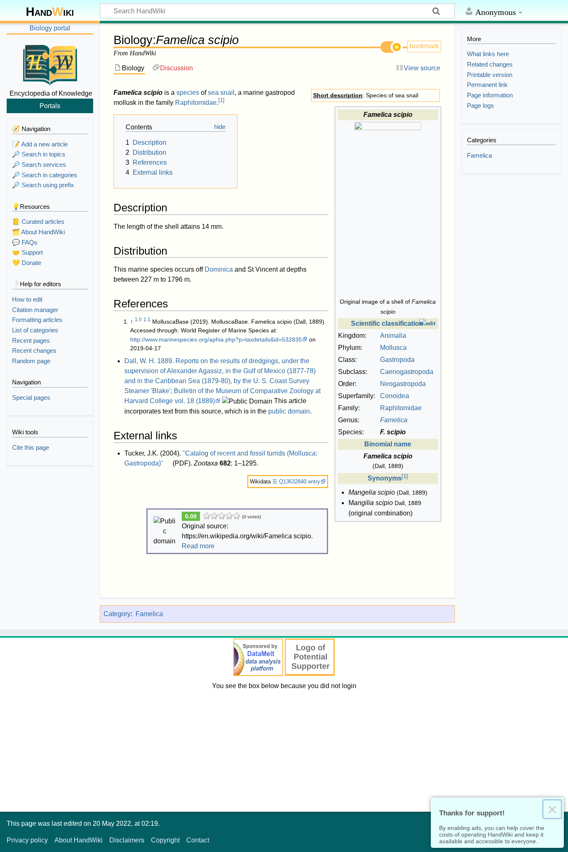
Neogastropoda (403, 383)
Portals (50, 105)
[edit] (427, 323)
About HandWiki (78, 840)
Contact (197, 840)
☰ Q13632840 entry (296, 481)
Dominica (219, 269)
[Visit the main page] (50, 63)
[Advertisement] (284, 749)
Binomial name (387, 444)
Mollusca (393, 347)
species (187, 92)
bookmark (424, 46)
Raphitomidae (401, 407)
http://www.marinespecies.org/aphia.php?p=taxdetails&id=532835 (216, 339)
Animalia (393, 335)
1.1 (147, 319)
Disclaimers (126, 840)
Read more (198, 546)
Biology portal (50, 28)
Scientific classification (387, 323)
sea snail (221, 92)
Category (117, 613)
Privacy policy (27, 840)
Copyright (165, 840)
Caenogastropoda (406, 371)
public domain (289, 411)
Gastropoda (397, 359)
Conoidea (394, 395)
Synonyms (385, 478)
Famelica (149, 613)
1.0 (138, 319)
